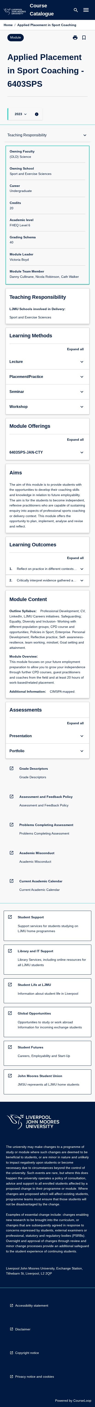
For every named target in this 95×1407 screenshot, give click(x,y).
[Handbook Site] (33, 1122)
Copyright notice (27, 1353)
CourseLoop (82, 1400)
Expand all (75, 349)
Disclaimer (22, 1329)
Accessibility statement (31, 1305)
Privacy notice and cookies (34, 1376)
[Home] (14, 12)
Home (8, 25)
